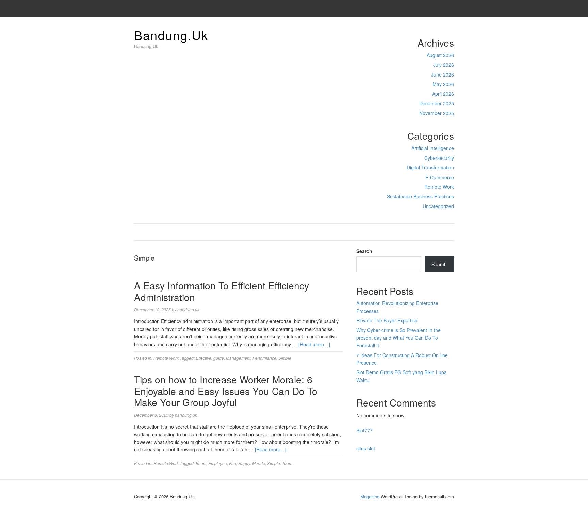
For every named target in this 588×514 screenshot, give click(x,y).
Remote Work (439, 186)
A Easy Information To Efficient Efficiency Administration (221, 291)
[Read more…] (314, 344)
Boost (201, 463)
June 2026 (442, 74)
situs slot (365, 448)
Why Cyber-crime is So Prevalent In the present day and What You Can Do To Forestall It (398, 338)
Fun (232, 463)
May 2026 (443, 84)
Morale (258, 463)
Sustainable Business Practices (420, 196)
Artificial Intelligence (432, 148)
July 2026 (443, 64)
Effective (203, 358)
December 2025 (436, 103)
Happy (244, 463)
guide (218, 358)
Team (287, 463)
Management (238, 358)
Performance (264, 358)
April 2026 (443, 93)
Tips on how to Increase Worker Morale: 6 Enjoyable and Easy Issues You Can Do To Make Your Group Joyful (225, 390)
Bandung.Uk (171, 35)
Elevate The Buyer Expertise (387, 320)
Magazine (369, 496)
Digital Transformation (430, 167)
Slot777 (364, 430)
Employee (217, 463)
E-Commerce (439, 177)
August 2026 (440, 55)
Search (364, 251)
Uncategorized (438, 206)
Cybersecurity (439, 157)
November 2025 (436, 113)
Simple (284, 358)
